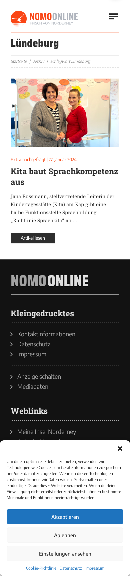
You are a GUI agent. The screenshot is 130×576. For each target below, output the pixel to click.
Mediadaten (32, 386)
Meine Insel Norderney (46, 432)
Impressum (94, 568)
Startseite (19, 61)
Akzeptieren (65, 517)
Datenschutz (71, 568)
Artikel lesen (33, 238)
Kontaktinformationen (46, 334)
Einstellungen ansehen (65, 554)
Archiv (38, 61)
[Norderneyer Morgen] (45, 19)
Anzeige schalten (39, 376)
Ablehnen (65, 535)
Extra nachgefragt (28, 159)
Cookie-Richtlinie (41, 568)
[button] (120, 448)
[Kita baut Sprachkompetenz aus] (65, 113)
